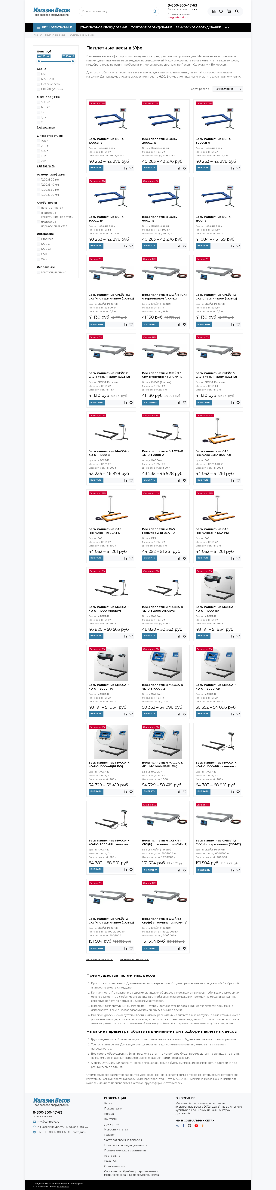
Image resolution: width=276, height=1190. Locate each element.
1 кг (43, 156)
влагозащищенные (53, 272)
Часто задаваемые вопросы (123, 1140)
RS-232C (46, 249)
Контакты (110, 1119)
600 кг (45, 107)
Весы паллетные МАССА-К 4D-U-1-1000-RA (216, 608)
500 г (44, 151)
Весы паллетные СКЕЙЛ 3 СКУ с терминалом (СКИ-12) (162, 375)
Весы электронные (57, 27)
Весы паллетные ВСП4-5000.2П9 (107, 218)
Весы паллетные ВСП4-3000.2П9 (214, 140)
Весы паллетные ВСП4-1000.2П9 (107, 140)
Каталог (109, 1103)
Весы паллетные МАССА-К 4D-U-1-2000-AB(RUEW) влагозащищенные (162, 765)
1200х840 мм (50, 184)
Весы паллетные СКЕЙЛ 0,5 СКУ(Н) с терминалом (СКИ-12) (111, 296)
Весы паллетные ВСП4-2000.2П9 (160, 140)
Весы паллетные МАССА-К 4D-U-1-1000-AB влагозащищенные (162, 687)
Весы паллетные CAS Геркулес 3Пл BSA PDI (212, 531)
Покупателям (113, 1108)
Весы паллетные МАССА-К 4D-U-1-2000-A (162, 453)
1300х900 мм (50, 194)
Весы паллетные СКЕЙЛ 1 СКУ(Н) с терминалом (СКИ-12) (164, 842)
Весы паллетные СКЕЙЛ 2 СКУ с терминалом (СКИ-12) (109, 375)
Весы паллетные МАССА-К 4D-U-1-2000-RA (109, 686)
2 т (43, 122)
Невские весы (50, 84)
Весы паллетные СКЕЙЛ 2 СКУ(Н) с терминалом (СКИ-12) (111, 920)
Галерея (109, 1134)
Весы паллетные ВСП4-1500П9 (214, 218)
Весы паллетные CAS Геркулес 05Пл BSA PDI (213, 453)
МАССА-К (47, 79)
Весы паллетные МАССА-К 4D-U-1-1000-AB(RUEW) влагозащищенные (109, 765)
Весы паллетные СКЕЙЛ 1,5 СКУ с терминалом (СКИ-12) (216, 296)
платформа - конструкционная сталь (57, 215)
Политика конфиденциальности (126, 1145)
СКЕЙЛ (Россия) (52, 89)
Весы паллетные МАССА (134, 959)
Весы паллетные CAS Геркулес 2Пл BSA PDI (159, 531)
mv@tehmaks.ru (49, 1121)
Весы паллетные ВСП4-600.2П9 (160, 218)
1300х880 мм (50, 189)
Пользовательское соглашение (125, 1150)
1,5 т (43, 117)
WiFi (44, 259)
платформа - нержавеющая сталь (54, 224)
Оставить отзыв (114, 1166)
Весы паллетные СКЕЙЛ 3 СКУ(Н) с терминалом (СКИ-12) (164, 920)
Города (109, 1113)
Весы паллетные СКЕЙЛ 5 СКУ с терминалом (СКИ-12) (216, 375)
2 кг (43, 161)
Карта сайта (112, 1155)
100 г (44, 141)
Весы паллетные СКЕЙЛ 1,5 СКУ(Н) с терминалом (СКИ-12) (218, 842)
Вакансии (110, 1161)
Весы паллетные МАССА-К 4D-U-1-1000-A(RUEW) (109, 608)
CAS (44, 74)
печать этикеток (52, 207)
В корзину (96, 324)
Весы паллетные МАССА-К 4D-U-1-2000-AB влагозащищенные (216, 687)
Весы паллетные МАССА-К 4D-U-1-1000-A (109, 453)
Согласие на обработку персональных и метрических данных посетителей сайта (131, 1173)
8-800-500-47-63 (182, 5)
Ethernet (47, 239)
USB (44, 254)
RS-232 (45, 244)
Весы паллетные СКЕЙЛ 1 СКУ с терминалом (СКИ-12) (164, 296)
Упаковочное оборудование (103, 27)
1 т (42, 112)
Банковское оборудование (198, 27)
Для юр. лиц (112, 1124)
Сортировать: (200, 89)
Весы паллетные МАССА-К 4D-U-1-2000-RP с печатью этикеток (109, 843)
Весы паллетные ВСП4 (99, 959)
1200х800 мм (50, 179)
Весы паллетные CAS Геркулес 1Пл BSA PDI (105, 531)
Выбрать (96, 167)
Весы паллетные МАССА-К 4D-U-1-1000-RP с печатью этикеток (216, 765)
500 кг (45, 102)
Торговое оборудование (151, 27)
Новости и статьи (116, 1129)
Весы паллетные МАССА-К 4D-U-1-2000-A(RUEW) (162, 608)
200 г (44, 146)
